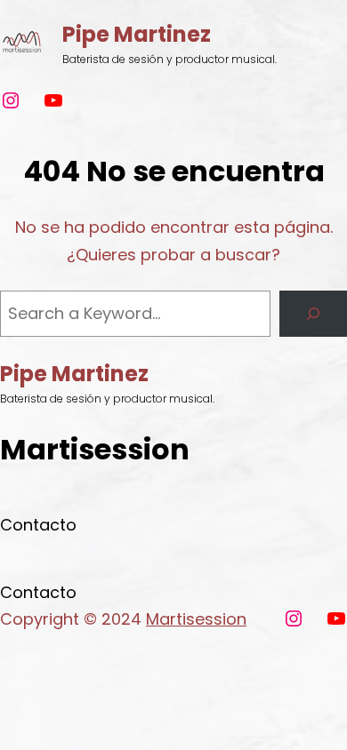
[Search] (313, 314)
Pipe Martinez (136, 34)
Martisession (196, 619)
